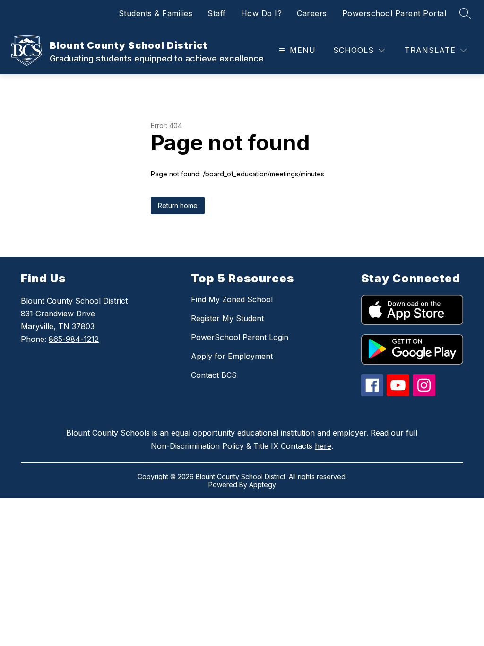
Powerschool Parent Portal (394, 13)
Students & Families (156, 13)
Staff (216, 13)
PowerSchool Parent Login (239, 337)
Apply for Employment (232, 356)
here (323, 446)
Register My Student (227, 318)
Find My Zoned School (232, 299)
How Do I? (261, 13)
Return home (178, 205)
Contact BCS (214, 375)
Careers (312, 13)
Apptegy (262, 484)
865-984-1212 (74, 339)
